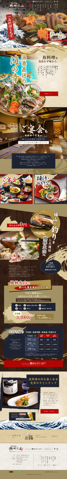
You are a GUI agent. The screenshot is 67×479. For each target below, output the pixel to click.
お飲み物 (45, 6)
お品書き (43, 6)
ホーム (30, 5)
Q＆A (55, 465)
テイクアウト (48, 465)
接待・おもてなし (38, 7)
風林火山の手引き (32, 7)
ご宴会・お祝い (35, 7)
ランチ (40, 465)
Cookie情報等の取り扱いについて (51, 471)
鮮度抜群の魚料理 (40, 7)
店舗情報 (50, 6)
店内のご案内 (48, 7)
